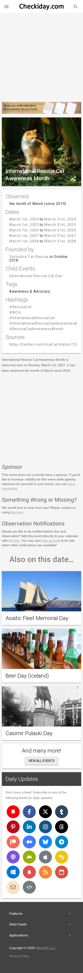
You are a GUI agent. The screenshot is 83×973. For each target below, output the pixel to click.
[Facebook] (29, 811)
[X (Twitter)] (45, 811)
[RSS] (45, 872)
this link (14, 540)
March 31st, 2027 (60, 235)
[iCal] (61, 872)
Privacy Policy (19, 956)
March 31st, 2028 (60, 241)
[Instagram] (45, 826)
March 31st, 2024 (60, 219)
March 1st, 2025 (24, 225)
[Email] (13, 887)
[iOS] (45, 857)
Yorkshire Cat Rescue (29, 257)
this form (17, 512)
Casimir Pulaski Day (29, 733)
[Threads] (61, 826)
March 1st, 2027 (24, 235)
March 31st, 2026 (60, 230)
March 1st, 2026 (24, 230)
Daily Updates (22, 779)
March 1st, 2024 (24, 219)
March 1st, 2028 (24, 241)
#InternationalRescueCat (32, 318)
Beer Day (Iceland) (27, 676)
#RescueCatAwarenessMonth (36, 329)
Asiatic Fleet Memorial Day (37, 618)
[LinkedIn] (29, 826)
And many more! (41, 751)
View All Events (41, 761)
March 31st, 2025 (60, 225)
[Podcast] (13, 857)
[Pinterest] (13, 826)
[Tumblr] (61, 811)
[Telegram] (61, 841)
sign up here (51, 540)
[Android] (29, 857)
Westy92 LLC (45, 948)
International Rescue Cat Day (35, 276)
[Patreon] (13, 841)
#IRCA (15, 312)
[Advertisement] (41, 55)
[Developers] (29, 887)
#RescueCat (20, 307)
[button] (6, 6)
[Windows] (13, 872)
